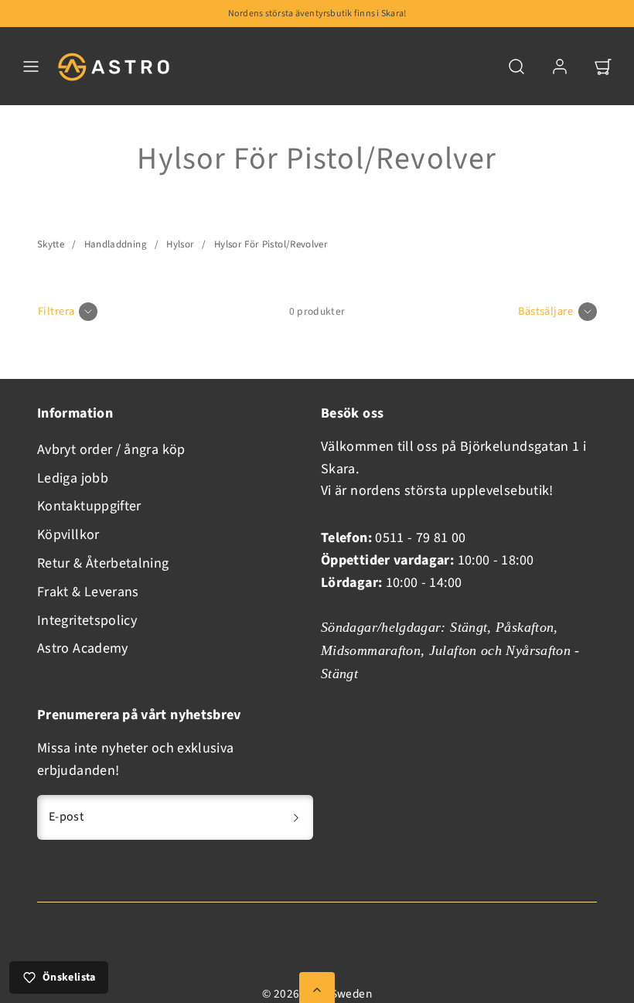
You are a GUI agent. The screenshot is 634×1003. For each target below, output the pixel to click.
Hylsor (180, 244)
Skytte (50, 244)
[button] (30, 66)
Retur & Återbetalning (103, 563)
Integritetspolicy (87, 620)
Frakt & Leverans (88, 592)
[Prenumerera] (296, 817)
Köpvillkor (68, 534)
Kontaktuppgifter (89, 506)
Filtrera (56, 311)
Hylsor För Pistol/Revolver (271, 244)
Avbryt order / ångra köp (111, 449)
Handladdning (115, 244)
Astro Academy (82, 648)
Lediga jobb (72, 478)
